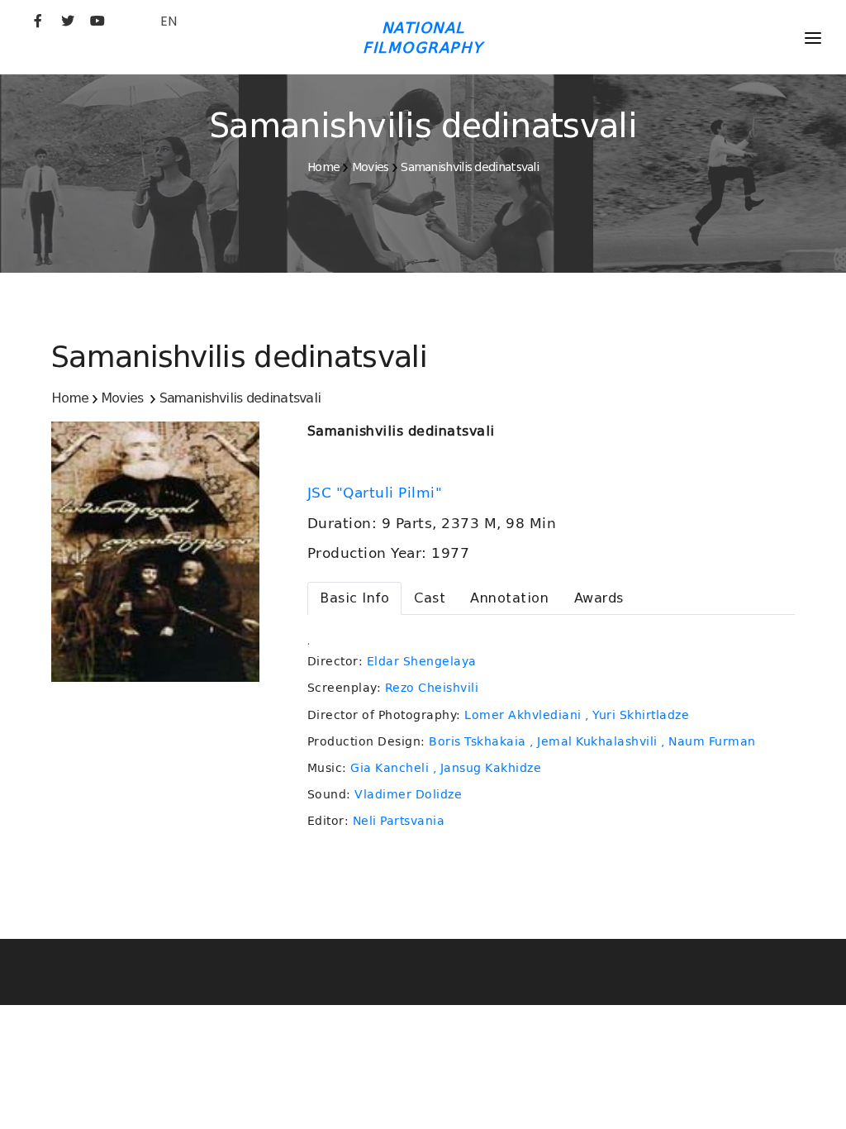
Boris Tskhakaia (477, 741)
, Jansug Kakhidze (487, 767)
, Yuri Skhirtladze (637, 715)
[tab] (354, 598)
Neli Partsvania (399, 820)
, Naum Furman (708, 741)
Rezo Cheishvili (432, 687)
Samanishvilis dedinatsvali (470, 167)
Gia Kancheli (389, 767)
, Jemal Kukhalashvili (594, 741)
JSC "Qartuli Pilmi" (377, 492)
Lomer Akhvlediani (523, 715)
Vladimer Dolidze (408, 794)
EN (168, 21)
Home (323, 167)
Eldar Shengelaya (422, 661)
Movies (370, 167)
